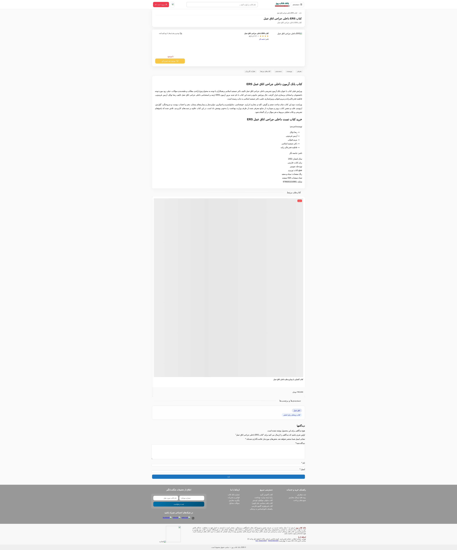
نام (303, 463)
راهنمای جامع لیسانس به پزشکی (261, 509)
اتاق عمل (297, 410)
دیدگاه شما (300, 443)
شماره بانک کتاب (234, 495)
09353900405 (273, 541)
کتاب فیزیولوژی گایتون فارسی (262, 506)
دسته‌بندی (278, 71)
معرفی (299, 71)
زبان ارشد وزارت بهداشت (264, 497)
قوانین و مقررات (234, 497)
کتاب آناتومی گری (266, 495)
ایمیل (302, 469)
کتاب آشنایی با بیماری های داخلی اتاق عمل (288, 379)
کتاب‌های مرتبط (265, 71)
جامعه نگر (262, 39)
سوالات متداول (234, 503)
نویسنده (289, 71)
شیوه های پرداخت (299, 500)
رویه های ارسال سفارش (297, 497)
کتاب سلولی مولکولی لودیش (263, 500)
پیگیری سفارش (234, 500)
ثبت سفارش (301, 495)
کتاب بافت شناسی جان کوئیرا (262, 503)
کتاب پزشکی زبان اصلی (291, 415)
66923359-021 (261, 541)
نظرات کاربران (250, 71)
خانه (300, 13)
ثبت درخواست (179, 504)
